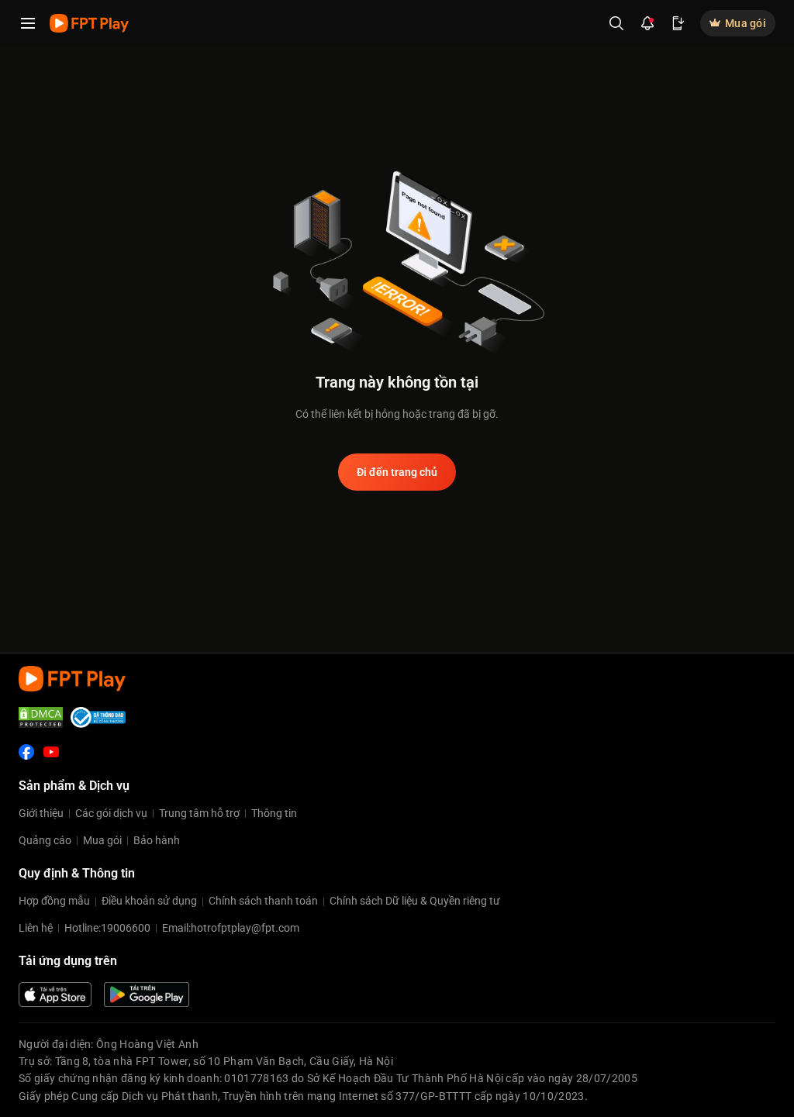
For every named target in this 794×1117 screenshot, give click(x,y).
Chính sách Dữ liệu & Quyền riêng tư (415, 901)
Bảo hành (156, 840)
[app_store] (55, 994)
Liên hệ (36, 928)
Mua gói (102, 840)
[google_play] (146, 994)
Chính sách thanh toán (263, 901)
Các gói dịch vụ (111, 813)
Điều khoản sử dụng (149, 901)
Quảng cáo (45, 840)
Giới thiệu (41, 813)
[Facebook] (26, 752)
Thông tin (274, 813)
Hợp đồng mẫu (54, 901)
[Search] (616, 23)
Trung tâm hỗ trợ (199, 813)
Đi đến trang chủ (397, 472)
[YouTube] (51, 752)
